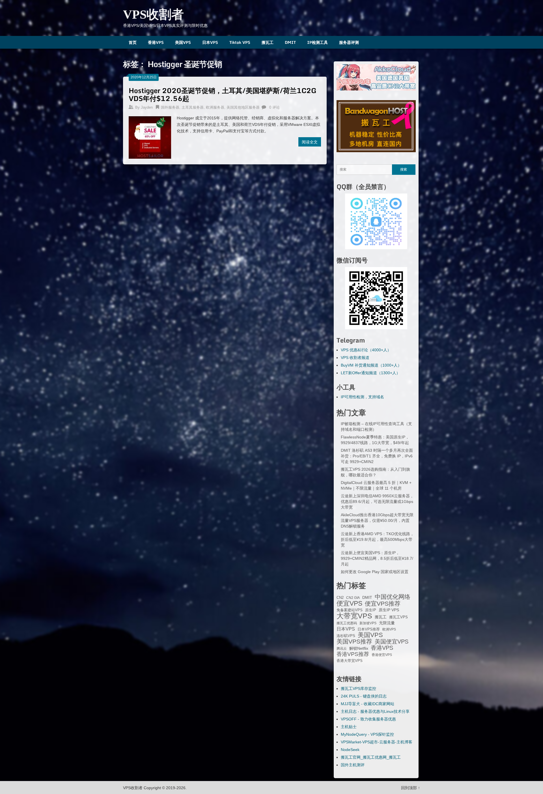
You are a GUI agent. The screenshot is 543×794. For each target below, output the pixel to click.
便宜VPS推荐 (382, 603)
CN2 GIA (353, 598)
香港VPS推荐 (353, 654)
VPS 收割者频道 (355, 357)
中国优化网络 (392, 597)
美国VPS (183, 42)
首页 (133, 42)
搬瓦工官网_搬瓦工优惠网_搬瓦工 (371, 757)
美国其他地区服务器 (243, 107)
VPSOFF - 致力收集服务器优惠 (368, 719)
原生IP (370, 610)
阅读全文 (310, 142)
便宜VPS (349, 603)
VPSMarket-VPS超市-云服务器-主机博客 (376, 742)
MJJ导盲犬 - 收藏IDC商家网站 (367, 704)
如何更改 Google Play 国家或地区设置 (374, 571)
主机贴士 (349, 726)
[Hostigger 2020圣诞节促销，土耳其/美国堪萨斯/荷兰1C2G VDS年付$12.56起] (150, 137)
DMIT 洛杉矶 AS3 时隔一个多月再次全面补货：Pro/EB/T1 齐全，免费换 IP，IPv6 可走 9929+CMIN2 (377, 456)
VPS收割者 (153, 14)
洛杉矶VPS (346, 636)
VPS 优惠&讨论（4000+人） (366, 350)
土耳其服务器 (193, 107)
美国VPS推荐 (354, 641)
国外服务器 (170, 107)
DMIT (290, 42)
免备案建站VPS (350, 610)
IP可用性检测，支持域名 (362, 397)
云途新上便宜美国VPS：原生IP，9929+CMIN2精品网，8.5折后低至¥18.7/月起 (377, 558)
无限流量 (387, 623)
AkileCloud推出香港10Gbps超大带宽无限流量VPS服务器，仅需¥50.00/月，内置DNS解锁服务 (377, 520)
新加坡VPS (367, 623)
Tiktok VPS (239, 42)
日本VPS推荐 (368, 629)
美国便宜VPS (391, 641)
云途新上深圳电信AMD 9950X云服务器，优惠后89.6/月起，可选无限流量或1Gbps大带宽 (377, 501)
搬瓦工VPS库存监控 (358, 688)
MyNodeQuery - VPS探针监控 (367, 734)
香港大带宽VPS (350, 661)
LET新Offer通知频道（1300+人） (370, 373)
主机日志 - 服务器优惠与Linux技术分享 (375, 711)
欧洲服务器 (215, 107)
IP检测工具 (317, 42)
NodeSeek (350, 749)
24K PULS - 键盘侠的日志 (364, 696)
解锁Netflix (358, 648)
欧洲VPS (389, 629)
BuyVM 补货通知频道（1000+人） (371, 365)
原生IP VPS (389, 610)
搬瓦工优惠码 (347, 623)
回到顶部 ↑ (410, 788)
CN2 (340, 598)
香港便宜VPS (382, 655)
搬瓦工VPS (398, 617)
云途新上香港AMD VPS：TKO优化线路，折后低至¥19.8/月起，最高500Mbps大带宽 (377, 539)
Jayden (147, 107)
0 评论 (274, 107)
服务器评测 (349, 42)
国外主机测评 (353, 765)
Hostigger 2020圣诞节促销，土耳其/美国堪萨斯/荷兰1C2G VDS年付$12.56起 (222, 94)
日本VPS (210, 42)
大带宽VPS (354, 616)
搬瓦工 (267, 42)
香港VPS (156, 42)
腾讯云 (342, 649)
